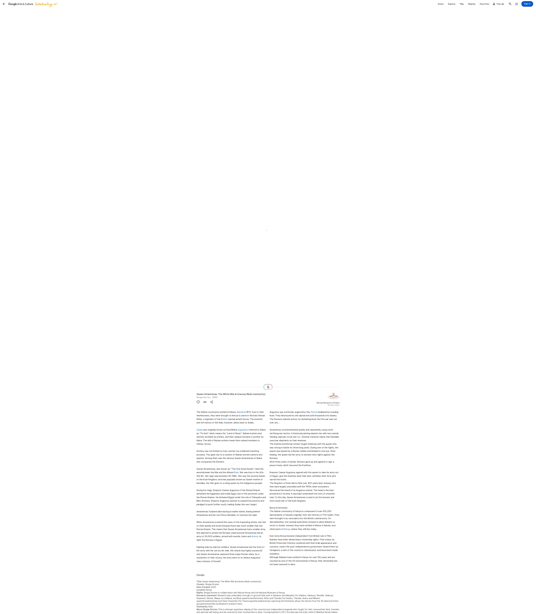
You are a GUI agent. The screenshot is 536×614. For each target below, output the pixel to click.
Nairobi (240, 412)
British (224, 419)
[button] (4, 4)
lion (299, 437)
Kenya (287, 529)
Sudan (200, 430)
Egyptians (243, 430)
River (236, 472)
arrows (255, 536)
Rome (314, 412)
